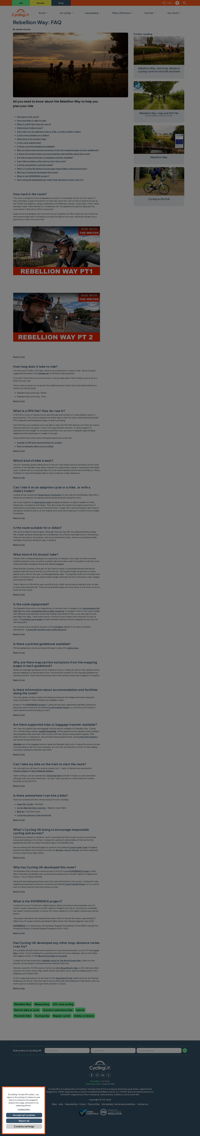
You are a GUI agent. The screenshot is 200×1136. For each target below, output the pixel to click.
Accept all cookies (24, 1115)
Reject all (24, 1120)
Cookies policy (24, 1109)
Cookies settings (24, 1126)
